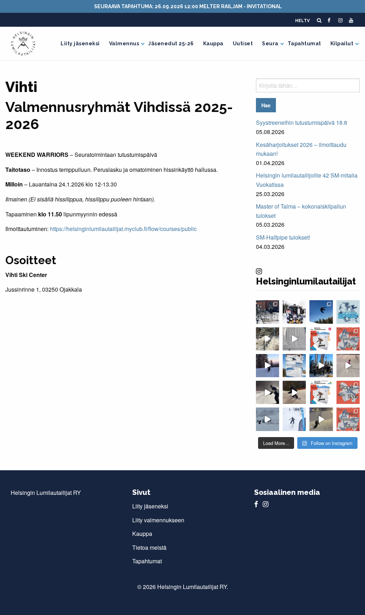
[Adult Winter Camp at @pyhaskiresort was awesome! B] (267, 365)
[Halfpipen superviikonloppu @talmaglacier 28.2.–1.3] (348, 338)
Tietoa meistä (149, 547)
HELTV (302, 20)
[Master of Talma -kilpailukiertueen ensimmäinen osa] (348, 419)
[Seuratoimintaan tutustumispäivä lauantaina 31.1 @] (321, 392)
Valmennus (124, 43)
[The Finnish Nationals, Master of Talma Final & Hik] (321, 311)
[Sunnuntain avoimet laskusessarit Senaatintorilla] (348, 311)
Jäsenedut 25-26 (171, 43)
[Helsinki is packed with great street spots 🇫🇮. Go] (267, 338)
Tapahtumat (304, 43)
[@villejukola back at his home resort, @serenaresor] (321, 419)
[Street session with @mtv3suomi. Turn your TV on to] (267, 311)
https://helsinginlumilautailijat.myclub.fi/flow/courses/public (123, 229)
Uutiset (243, 43)
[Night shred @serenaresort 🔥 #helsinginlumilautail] (267, 392)
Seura (270, 43)
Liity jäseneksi (80, 43)
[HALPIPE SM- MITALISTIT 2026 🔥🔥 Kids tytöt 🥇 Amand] (294, 311)
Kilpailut (342, 43)
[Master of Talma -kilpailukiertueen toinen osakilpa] (348, 392)
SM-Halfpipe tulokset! (283, 237)
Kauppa (213, 43)
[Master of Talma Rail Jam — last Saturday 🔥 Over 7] (267, 419)
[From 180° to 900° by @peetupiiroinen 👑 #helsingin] (294, 338)
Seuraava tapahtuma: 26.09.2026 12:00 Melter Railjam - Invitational (188, 6)
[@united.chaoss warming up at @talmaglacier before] (294, 392)
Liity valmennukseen (158, 520)
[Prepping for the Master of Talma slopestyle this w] (348, 365)
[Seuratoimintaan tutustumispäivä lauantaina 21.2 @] (321, 338)
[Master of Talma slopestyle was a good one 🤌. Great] (294, 365)
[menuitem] (80, 43)
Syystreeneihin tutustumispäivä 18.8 (301, 122)
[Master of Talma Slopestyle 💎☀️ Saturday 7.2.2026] (321, 365)
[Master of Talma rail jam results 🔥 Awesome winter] (294, 419)
